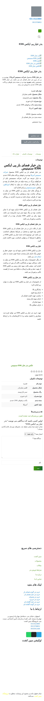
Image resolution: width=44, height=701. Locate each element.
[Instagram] (33, 634)
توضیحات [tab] (38, 154)
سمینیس (35, 122)
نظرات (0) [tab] (16, 154)
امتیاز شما (38, 434)
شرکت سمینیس (36, 510)
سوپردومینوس (31, 187)
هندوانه (17, 520)
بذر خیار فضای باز (28, 117)
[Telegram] (38, 634)
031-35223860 (35, 19)
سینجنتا (20, 510)
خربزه (11, 520)
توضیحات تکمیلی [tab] (27, 154)
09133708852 (36, 22)
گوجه (27, 520)
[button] (34, 136)
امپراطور (7, 184)
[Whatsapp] (28, 634)
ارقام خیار (37, 257)
